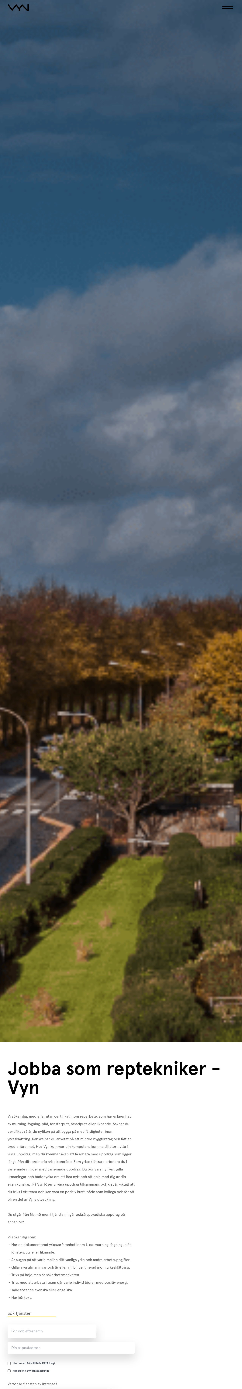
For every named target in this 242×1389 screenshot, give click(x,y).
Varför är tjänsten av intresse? (32, 1384)
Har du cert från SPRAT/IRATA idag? (34, 1363)
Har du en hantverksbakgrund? (31, 1371)
